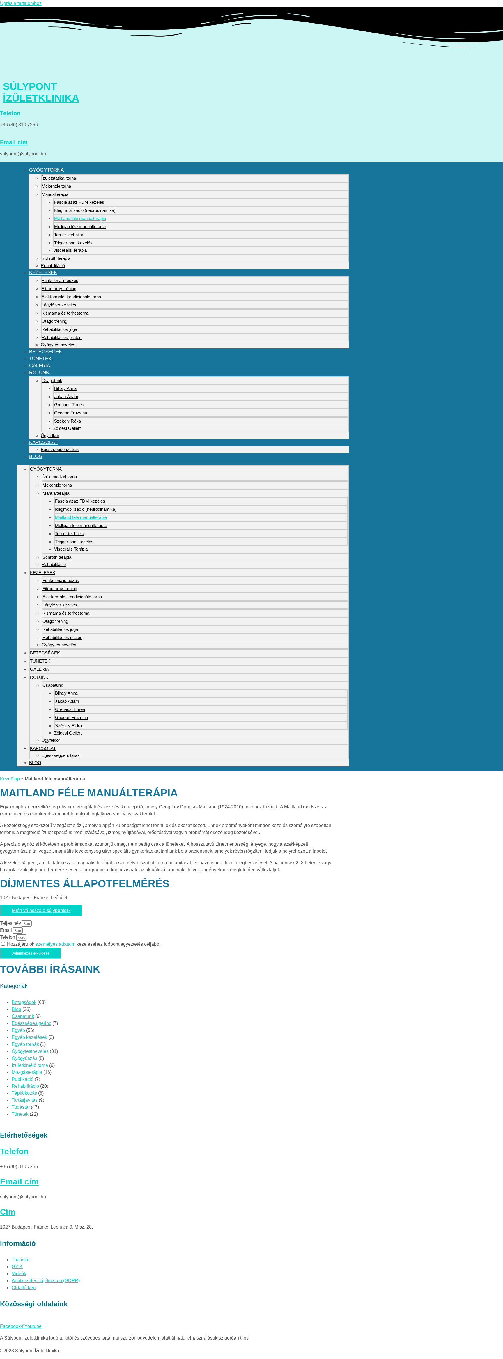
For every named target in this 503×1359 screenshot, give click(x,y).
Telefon (10, 113)
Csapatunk (52, 380)
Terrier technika (68, 234)
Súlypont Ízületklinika (41, 92)
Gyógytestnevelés (58, 344)
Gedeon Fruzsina (70, 412)
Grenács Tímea (69, 404)
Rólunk (39, 372)
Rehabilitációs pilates (62, 337)
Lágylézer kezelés (59, 304)
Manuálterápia (55, 194)
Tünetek (40, 358)
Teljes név (11, 923)
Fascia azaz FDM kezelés (79, 202)
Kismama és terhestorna (65, 313)
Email (6, 930)
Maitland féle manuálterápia (80, 218)
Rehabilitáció (53, 265)
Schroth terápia (56, 258)
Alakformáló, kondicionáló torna (71, 296)
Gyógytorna (46, 170)
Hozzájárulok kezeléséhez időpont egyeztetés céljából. (84, 944)
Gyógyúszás (24, 1058)
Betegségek (45, 351)
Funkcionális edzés (60, 280)
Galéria (39, 365)
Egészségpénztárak (60, 449)
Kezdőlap (10, 778)
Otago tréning (54, 321)
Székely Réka (67, 420)
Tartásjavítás (25, 1100)
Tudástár (21, 1107)
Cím (7, 1211)
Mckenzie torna (56, 186)
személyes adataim (55, 944)
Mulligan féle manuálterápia (80, 226)
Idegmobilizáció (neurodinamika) (85, 210)
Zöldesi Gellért (67, 428)
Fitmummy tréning (59, 288)
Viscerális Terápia (70, 250)
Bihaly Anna (65, 388)
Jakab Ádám (66, 396)
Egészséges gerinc (31, 1023)
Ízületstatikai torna (59, 177)
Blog (35, 456)
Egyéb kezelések (29, 1037)
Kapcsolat (43, 442)
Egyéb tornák (25, 1044)
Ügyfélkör (50, 435)
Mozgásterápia (27, 1072)
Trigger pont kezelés (73, 242)
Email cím (14, 142)
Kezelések (43, 272)
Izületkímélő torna (30, 1065)
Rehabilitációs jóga (59, 329)
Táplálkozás (24, 1093)
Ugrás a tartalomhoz (21, 3)
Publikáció (22, 1079)
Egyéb (18, 1030)
